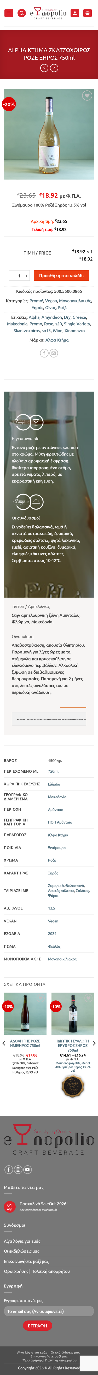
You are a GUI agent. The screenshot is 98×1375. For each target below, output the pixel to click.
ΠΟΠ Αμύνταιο (60, 822)
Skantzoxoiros (27, 330)
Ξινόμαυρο (57, 847)
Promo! (36, 300)
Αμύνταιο (55, 809)
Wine (57, 330)
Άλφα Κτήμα (57, 339)
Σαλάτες (82, 890)
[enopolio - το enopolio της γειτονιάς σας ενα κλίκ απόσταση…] (48, 13)
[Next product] (44, 68)
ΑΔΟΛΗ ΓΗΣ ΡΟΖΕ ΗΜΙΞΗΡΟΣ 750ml (25, 1043)
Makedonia (17, 323)
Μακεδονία (57, 796)
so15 (46, 330)
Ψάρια (53, 895)
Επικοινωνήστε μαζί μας (26, 1261)
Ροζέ (62, 307)
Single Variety (77, 323)
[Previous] (4, 1053)
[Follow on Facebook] (8, 1169)
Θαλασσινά (74, 885)
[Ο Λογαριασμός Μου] (75, 13)
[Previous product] (54, 68)
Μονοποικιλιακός (75, 300)
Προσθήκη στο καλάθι (61, 275)
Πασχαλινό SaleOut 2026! (43, 1203)
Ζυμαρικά (56, 885)
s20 (58, 323)
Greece (79, 317)
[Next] (94, 1053)
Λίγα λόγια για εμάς (22, 1240)
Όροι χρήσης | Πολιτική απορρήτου (37, 1271)
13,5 (51, 908)
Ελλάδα (54, 784)
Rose (48, 323)
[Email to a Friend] (53, 353)
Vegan (51, 300)
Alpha (34, 317)
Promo (36, 323)
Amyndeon (52, 317)
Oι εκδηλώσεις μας (21, 1250)
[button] (8, 13)
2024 (52, 933)
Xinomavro (75, 330)
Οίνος (50, 307)
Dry (67, 317)
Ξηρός (37, 307)
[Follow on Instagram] (18, 1169)
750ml (53, 771)
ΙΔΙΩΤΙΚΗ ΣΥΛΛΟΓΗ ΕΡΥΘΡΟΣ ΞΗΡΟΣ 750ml (73, 1045)
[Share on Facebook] (44, 353)
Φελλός (54, 946)
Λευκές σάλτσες (61, 890)
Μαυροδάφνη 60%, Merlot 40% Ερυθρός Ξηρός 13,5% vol (72, 1066)
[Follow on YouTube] (27, 1169)
